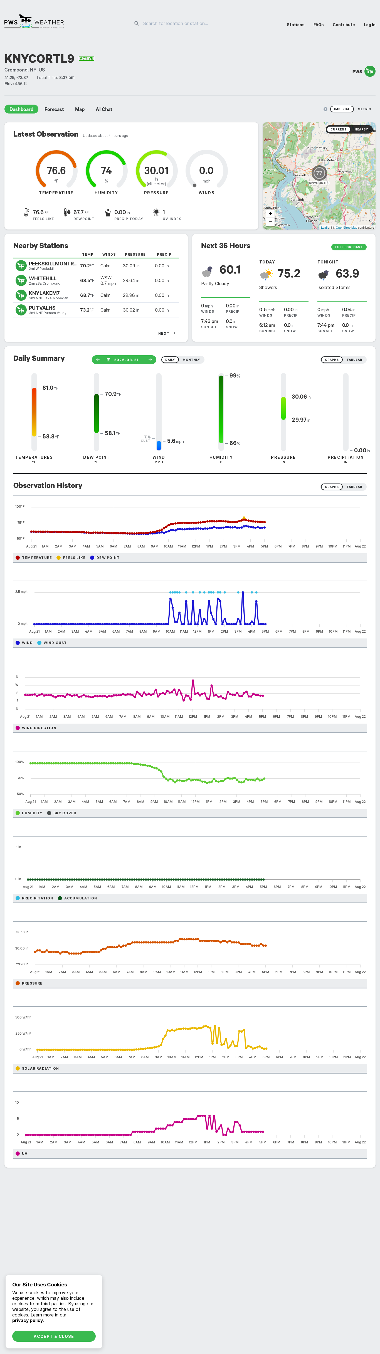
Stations (296, 24)
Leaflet (325, 227)
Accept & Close (54, 1336)
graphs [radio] (332, 359)
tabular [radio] (354, 359)
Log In (370, 24)
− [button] (270, 221)
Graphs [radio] (332, 487)
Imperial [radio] (342, 109)
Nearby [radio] (361, 129)
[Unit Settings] (325, 109)
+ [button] (270, 213)
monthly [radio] (191, 359)
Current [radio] (338, 129)
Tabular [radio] (354, 487)
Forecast (54, 110)
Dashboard (21, 110)
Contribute (344, 24)
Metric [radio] (364, 109)
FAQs (319, 24)
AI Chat (104, 110)
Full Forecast (349, 247)
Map (80, 110)
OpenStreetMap (346, 227)
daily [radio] (170, 359)
